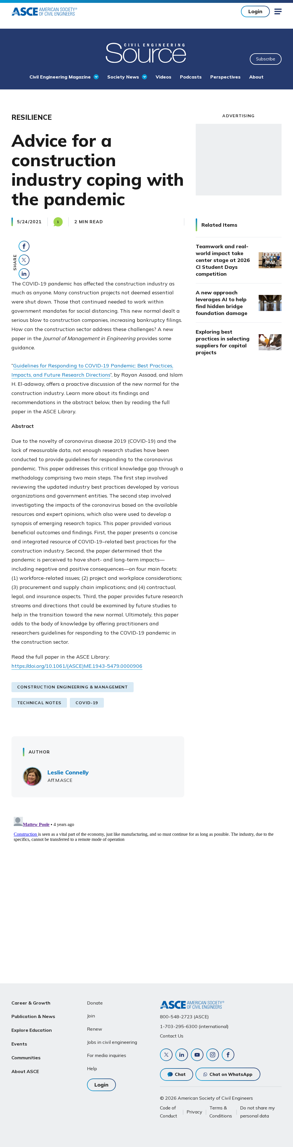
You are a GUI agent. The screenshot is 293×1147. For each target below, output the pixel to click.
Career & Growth (30, 1003)
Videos (163, 77)
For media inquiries (106, 1055)
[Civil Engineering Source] (146, 52)
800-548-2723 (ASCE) (184, 1016)
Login (255, 11)
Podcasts (191, 77)
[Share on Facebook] (24, 246)
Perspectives (225, 77)
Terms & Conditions (220, 1112)
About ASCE (25, 1071)
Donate (95, 1003)
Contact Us (171, 1036)
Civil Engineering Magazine (60, 77)
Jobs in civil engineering (112, 1042)
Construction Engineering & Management (72, 687)
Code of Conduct (168, 1112)
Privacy (194, 1112)
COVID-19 (87, 702)
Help (92, 1068)
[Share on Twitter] (24, 260)
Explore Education (31, 1030)
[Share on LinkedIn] (24, 273)
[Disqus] (146, 886)
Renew (94, 1029)
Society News (123, 77)
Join (91, 1016)
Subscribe (265, 59)
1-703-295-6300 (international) (194, 1026)
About (256, 77)
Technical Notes (39, 702)
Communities (26, 1057)
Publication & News (33, 1016)
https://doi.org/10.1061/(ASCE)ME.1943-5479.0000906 (76, 666)
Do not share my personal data (257, 1112)
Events (19, 1044)
